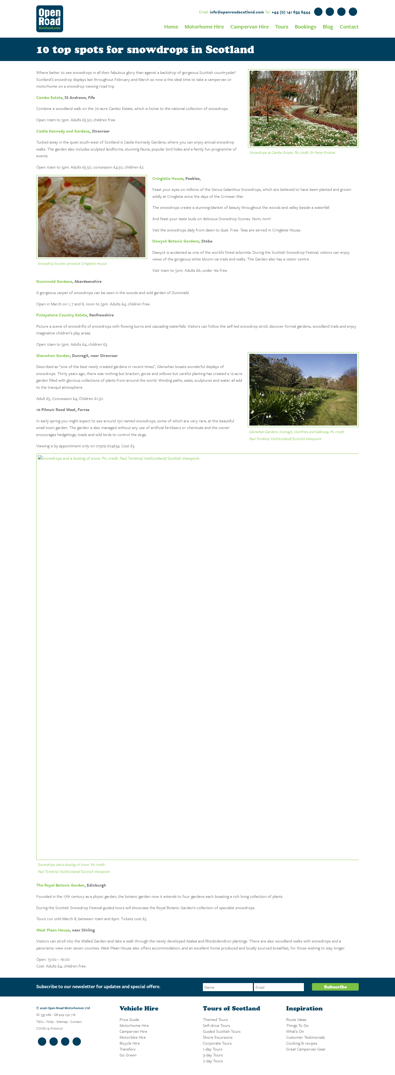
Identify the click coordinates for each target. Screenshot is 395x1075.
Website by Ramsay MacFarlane (47, 1058)
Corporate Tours (217, 1043)
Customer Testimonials (305, 1037)
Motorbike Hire (133, 1037)
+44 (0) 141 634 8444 (291, 12)
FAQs (50, 1021)
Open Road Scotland (49, 18)
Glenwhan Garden (53, 355)
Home (171, 26)
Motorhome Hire (204, 26)
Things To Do (297, 1025)
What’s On (295, 1031)
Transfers (127, 1049)
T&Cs (40, 1021)
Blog (328, 26)
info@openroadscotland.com (237, 12)
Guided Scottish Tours (221, 1031)
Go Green (128, 1055)
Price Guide (129, 1019)
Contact (349, 26)
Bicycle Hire (130, 1043)
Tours (281, 26)
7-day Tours (213, 1061)
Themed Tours (215, 1019)
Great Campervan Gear (306, 1049)
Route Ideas (296, 1019)
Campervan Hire (249, 26)
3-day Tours (213, 1055)
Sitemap (62, 1021)
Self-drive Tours (216, 1025)
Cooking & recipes (301, 1043)
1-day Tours (212, 1049)
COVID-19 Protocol (49, 1028)
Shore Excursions (217, 1037)
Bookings (305, 26)
